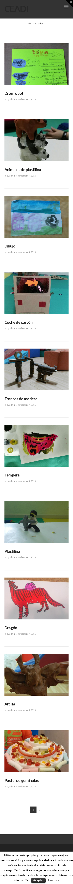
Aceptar (38, 880)
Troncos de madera (20, 398)
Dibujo (9, 246)
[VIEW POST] (36, 64)
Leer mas (53, 880)
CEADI (16, 8)
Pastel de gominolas (21, 780)
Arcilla (9, 704)
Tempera (12, 475)
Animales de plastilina (22, 169)
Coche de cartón (18, 322)
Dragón (10, 627)
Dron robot (14, 93)
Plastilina (12, 551)
